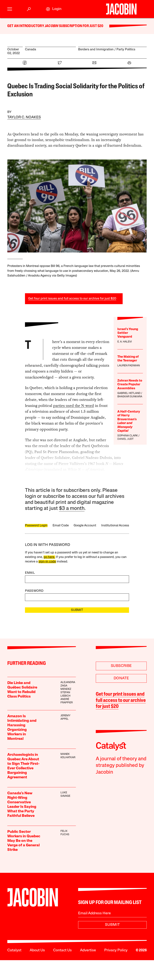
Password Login (36, 525)
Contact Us (62, 950)
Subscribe (121, 666)
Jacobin (51, 26)
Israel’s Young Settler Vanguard (127, 333)
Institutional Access (115, 525)
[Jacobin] (121, 9)
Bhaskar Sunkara (129, 396)
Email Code (61, 525)
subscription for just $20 (80, 26)
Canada (30, 49)
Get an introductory (26, 26)
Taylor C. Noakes (24, 117)
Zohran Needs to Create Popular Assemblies (129, 384)
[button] (9, 9)
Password (34, 591)
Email (30, 572)
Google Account (85, 525)
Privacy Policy (116, 950)
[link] (53, 9)
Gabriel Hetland (128, 393)
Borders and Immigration (96, 49)
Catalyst (14, 950)
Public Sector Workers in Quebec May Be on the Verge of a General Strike (23, 841)
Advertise (88, 950)
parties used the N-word (73, 405)
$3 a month (72, 508)
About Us (37, 950)
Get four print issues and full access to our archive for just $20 (72, 298)
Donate (121, 678)
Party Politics (125, 49)
